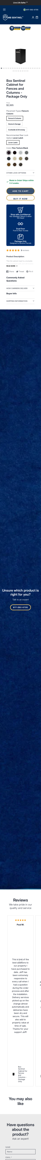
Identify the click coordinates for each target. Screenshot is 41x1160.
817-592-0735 (32, 10)
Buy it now (20, 199)
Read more (10, 266)
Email (8, 1157)
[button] (1, 68)
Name (7, 1147)
